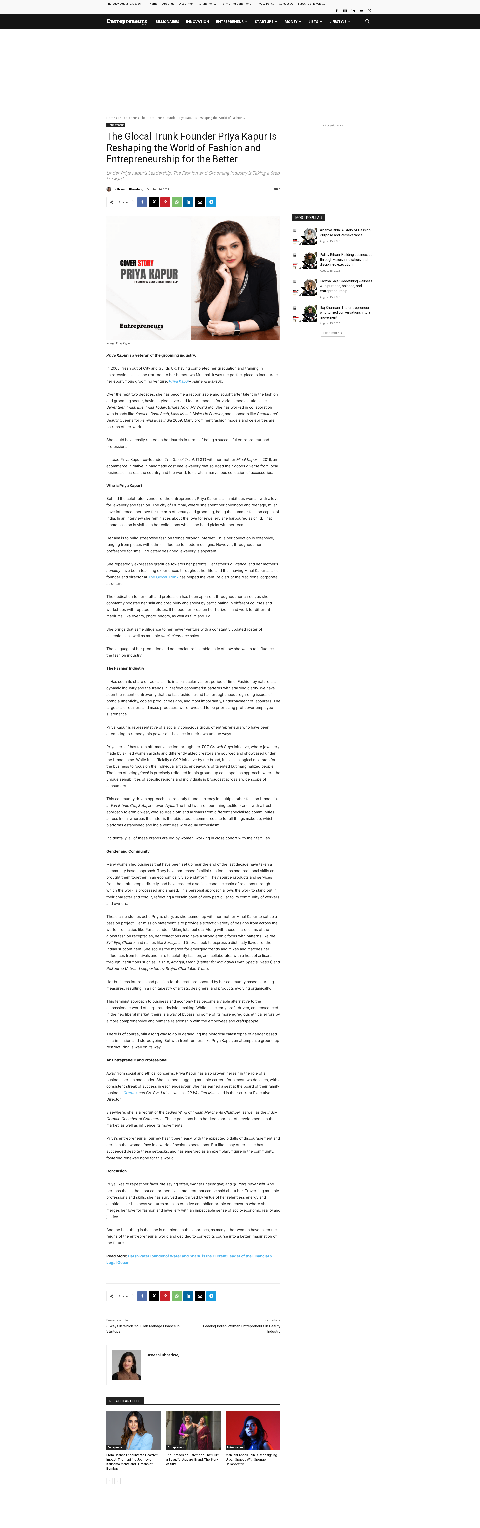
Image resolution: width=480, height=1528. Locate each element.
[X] (370, 10)
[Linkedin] (353, 10)
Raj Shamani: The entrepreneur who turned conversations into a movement (345, 312)
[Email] (200, 202)
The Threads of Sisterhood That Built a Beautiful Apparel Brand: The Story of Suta (192, 1459)
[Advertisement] (240, 73)
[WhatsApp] (177, 202)
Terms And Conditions (236, 3)
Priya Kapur (179, 381)
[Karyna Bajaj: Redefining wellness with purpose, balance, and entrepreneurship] (304, 287)
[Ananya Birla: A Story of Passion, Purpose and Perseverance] (304, 236)
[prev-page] (109, 1481)
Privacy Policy (265, 3)
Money (291, 21)
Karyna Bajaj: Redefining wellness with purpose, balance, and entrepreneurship (346, 286)
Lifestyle (338, 21)
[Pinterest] (165, 202)
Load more (331, 333)
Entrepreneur (230, 21)
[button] (368, 22)
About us (168, 3)
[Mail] (361, 10)
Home (154, 3)
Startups (264, 21)
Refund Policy (207, 3)
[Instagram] (345, 10)
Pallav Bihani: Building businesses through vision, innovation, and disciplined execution (346, 259)
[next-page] (117, 1481)
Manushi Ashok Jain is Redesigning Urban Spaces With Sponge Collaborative (251, 1459)
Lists (313, 21)
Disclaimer (186, 3)
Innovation (197, 21)
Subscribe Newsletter (312, 3)
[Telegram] (211, 202)
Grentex (131, 1092)
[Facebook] (336, 10)
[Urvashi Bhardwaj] (109, 189)
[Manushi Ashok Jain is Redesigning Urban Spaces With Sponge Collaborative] (253, 1430)
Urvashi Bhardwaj (130, 189)
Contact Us (286, 3)
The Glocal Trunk (163, 577)
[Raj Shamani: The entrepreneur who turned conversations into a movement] (304, 313)
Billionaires (167, 21)
